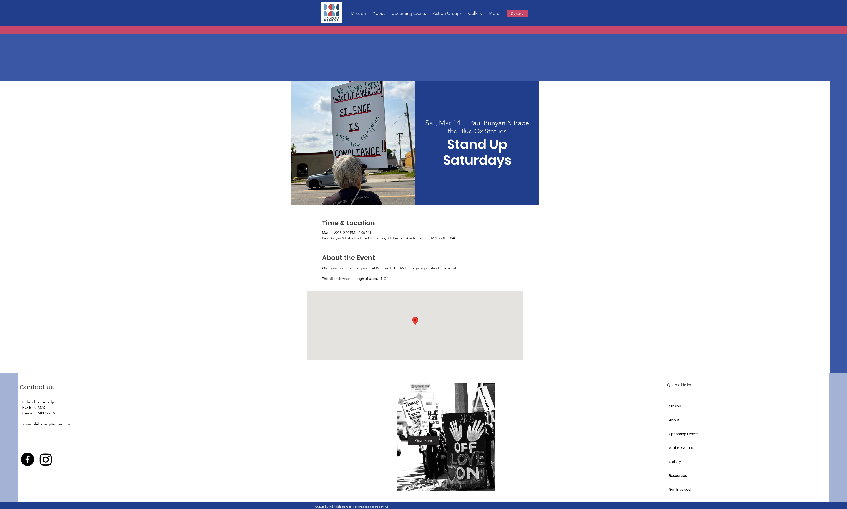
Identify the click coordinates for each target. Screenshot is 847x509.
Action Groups (681, 447)
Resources (678, 475)
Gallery (675, 461)
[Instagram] (46, 459)
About (674, 420)
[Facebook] (27, 459)
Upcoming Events (684, 433)
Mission (675, 406)
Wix (386, 506)
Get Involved (680, 489)
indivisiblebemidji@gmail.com (46, 424)
